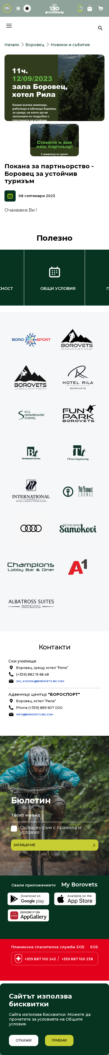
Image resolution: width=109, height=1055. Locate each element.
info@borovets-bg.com (34, 714)
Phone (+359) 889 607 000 (39, 708)
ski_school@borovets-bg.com (40, 681)
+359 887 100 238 (77, 959)
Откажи (24, 1040)
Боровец (34, 44)
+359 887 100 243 (40, 959)
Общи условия (57, 288)
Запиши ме (24, 845)
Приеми (59, 1040)
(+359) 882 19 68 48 (32, 674)
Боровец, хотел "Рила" (36, 701)
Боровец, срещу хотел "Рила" (42, 668)
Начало (11, 44)
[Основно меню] (9, 26)
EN (7, 8)
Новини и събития (70, 44)
